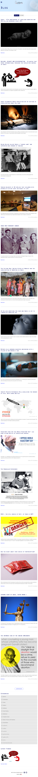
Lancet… (11, 338)
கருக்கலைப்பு (5, 725)
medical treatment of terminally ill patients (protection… (10, 420)
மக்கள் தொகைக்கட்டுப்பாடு (7, 742)
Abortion (4, 696)
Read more (3, 52)
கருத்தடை (4, 728)
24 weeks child (32, 623)
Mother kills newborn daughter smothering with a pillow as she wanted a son (17, 349)
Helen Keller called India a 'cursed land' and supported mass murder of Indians (16, 145)
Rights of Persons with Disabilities (9, 719)
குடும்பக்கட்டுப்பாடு (6, 734)
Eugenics (4, 705)
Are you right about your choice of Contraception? (18, 551)
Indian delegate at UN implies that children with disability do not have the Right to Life (17, 187)
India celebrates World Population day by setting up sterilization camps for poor (18, 102)
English (17, 15)
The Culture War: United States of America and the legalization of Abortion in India (18, 269)
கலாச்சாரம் (5, 731)
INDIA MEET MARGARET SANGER (10, 226)
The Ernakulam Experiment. (10, 469)
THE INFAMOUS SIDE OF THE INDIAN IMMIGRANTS (15, 635)
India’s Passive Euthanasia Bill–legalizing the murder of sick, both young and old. (19, 392)
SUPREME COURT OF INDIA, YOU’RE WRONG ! (14, 594)
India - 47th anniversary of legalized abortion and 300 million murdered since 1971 (18, 20)
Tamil (22, 15)
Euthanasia (5, 708)
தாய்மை (4, 739)
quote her (12, 257)
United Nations (5, 722)
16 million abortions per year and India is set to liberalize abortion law (18, 311)
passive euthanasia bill (12, 419)
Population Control (6, 716)
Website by (18, 774)
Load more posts (19, 688)
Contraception (5, 699)
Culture (4, 702)
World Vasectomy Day (17, 456)
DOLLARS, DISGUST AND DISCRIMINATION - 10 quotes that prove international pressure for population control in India (19, 63)
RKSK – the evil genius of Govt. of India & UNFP (17, 514)
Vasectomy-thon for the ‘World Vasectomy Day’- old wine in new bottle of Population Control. (17, 432)
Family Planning (5, 711)
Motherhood (5, 713)
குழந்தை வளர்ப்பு (5, 737)
